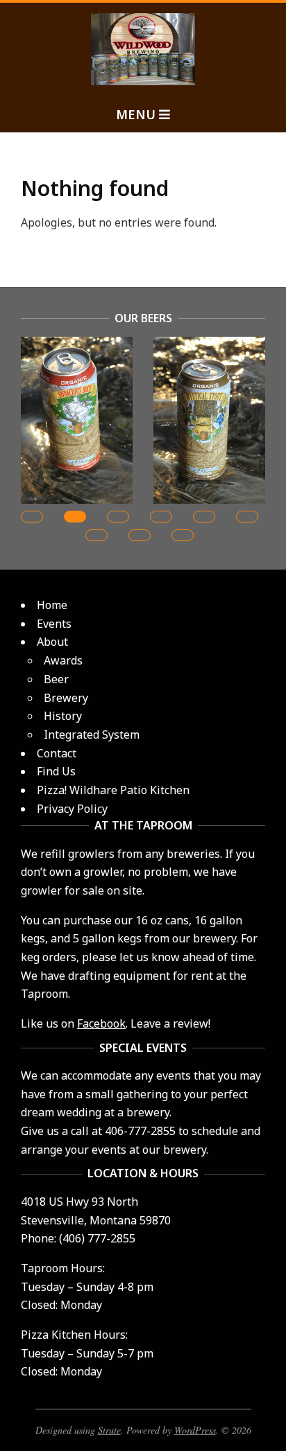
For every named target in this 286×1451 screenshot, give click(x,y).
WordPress (195, 1429)
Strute (109, 1429)
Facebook (101, 1023)
